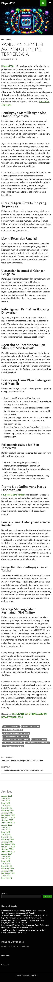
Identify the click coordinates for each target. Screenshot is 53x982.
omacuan (5, 964)
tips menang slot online (13, 746)
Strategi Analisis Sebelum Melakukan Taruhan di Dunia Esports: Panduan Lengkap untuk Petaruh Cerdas (24, 916)
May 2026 (5, 803)
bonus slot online (11, 727)
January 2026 (7, 813)
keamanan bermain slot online (16, 733)
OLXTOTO (33, 975)
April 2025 (5, 834)
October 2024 (7, 849)
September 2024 (8, 851)
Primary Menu (49, 3)
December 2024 (8, 844)
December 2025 (8, 815)
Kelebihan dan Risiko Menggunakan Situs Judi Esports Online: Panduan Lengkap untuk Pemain (23, 911)
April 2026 (5, 805)
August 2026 (6, 796)
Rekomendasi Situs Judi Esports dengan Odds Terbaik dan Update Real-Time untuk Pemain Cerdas (25, 926)
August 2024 (6, 854)
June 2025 (5, 830)
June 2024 (5, 859)
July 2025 (5, 827)
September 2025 (8, 822)
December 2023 (8, 873)
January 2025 (7, 842)
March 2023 (6, 878)
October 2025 (7, 820)
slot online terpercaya (13, 743)
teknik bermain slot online (37, 743)
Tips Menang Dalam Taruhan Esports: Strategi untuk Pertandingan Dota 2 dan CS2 (23, 931)
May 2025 (5, 832)
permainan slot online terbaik (16, 739)
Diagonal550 (8, 3)
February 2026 (7, 810)
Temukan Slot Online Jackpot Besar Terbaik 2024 (22, 759)
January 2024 (7, 871)
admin (14, 59)
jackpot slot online (30, 727)
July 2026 (5, 798)
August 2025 (6, 825)
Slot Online (6, 40)
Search (4, 893)
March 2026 (6, 808)
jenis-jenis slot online (13, 730)
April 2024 (5, 863)
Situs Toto (5, 955)
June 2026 (5, 801)
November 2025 (8, 817)
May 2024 (5, 861)
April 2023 (5, 875)
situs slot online (39, 739)
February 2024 (7, 868)
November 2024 (8, 846)
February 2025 (7, 839)
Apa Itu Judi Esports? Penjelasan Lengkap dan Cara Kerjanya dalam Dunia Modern (22, 921)
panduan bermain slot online (16, 736)
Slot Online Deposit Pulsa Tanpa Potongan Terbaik (22, 768)
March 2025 (6, 837)
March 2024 (6, 866)
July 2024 (5, 856)
